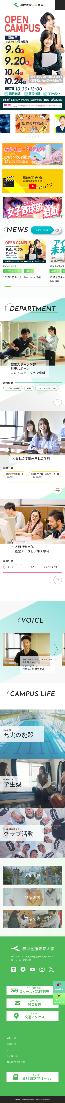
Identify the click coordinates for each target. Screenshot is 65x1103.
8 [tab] (52, 288)
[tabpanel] (33, 123)
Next (56, 649)
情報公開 (11, 1038)
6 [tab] (39, 288)
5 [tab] (39, 137)
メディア (11, 1050)
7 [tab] (45, 288)
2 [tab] (29, 137)
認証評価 (11, 1044)
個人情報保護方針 (15, 1061)
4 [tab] (35, 137)
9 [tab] (58, 288)
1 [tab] (27, 137)
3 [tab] (33, 137)
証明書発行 (12, 1055)
